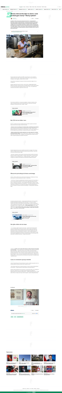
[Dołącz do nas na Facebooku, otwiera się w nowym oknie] (36, 313)
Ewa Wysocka (14, 18)
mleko (12, 316)
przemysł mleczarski (20, 316)
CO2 (15, 316)
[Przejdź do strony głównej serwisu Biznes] (7, 6)
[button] (33, 7)
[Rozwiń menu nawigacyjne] (60, 7)
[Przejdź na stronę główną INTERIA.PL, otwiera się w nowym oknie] (3, 6)
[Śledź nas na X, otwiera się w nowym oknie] (37, 313)
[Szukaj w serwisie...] (58, 7)
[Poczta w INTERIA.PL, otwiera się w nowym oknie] (59, 7)
